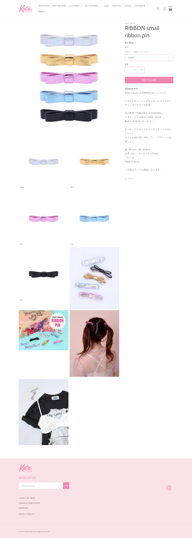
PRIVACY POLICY (26, 514)
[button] (75, 6)
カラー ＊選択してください (137, 52)
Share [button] (130, 178)
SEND (66, 486)
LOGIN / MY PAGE (27, 498)
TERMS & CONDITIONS (29, 503)
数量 (127, 64)
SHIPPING (23, 508)
